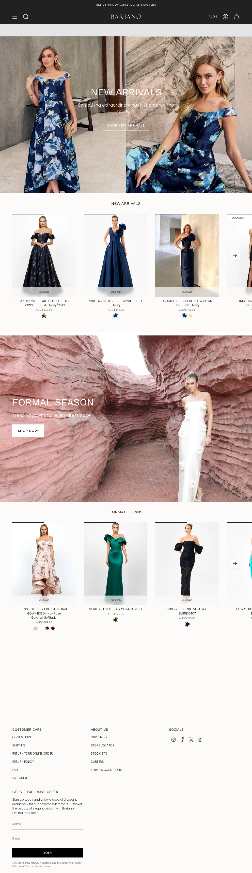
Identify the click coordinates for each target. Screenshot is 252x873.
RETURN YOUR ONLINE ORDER (32, 753)
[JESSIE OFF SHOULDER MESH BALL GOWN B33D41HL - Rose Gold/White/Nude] (44, 563)
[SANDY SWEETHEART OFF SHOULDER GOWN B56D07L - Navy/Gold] (44, 255)
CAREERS (97, 762)
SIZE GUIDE (20, 778)
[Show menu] (15, 16)
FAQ (15, 770)
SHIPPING (18, 745)
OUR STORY (99, 737)
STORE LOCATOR (102, 745)
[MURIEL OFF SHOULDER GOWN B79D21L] (116, 563)
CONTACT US (21, 737)
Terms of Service (34, 866)
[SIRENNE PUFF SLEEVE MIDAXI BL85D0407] (187, 563)
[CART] (236, 16)
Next (235, 255)
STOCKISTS (99, 753)
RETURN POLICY (23, 762)
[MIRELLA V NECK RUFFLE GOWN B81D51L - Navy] (116, 255)
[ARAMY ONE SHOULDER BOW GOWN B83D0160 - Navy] (187, 255)
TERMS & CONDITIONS (106, 770)
